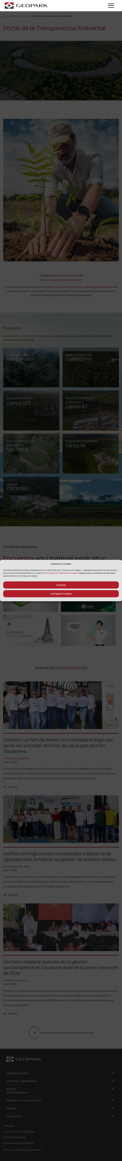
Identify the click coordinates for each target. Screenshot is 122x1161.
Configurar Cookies (61, 593)
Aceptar (61, 585)
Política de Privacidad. (68, 573)
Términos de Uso (50, 573)
